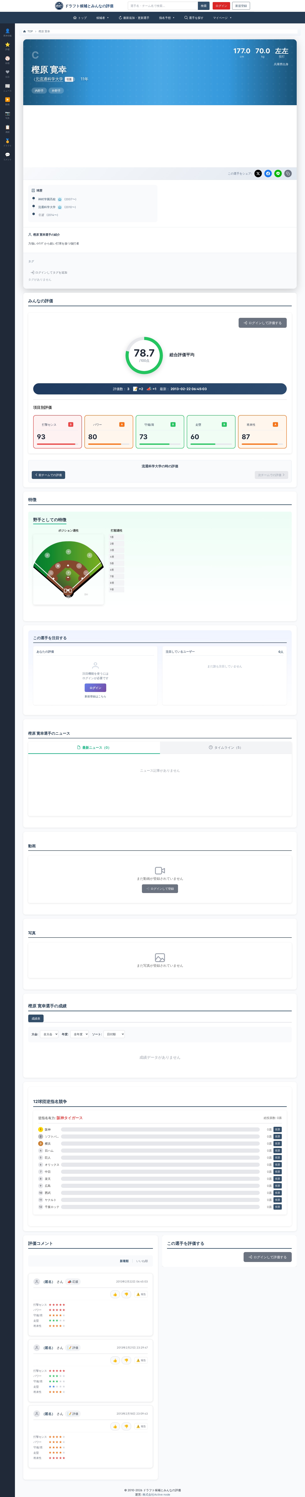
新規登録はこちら (95, 696)
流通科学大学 (47, 207)
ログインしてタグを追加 (51, 272)
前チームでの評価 (50, 475)
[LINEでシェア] (278, 173)
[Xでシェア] (258, 173)
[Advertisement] (159, 136)
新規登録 (241, 5)
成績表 (36, 1018)
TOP (30, 31)
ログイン (221, 5)
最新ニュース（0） (96, 747)
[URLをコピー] (288, 173)
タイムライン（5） (228, 747)
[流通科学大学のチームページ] (60, 207)
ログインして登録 (162, 888)
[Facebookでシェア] (268, 173)
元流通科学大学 (49, 78)
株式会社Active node (156, 1494)
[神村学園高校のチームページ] (60, 199)
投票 (277, 1129)
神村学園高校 (47, 199)
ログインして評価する (265, 323)
